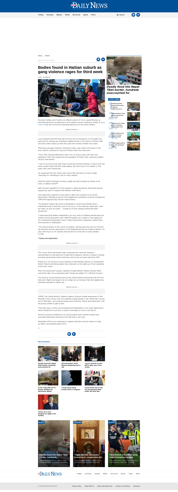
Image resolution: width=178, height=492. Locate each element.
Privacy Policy (76, 486)
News (40, 56)
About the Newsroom (104, 486)
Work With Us (89, 486)
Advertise (136, 486)
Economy (50, 15)
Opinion (59, 15)
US (39, 328)
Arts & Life (76, 15)
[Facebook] (133, 15)
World (67, 15)
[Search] (117, 15)
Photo (93, 15)
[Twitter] (138, 15)
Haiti (82, 120)
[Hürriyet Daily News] (89, 6)
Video (131, 473)
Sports (85, 15)
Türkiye (41, 15)
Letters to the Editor (122, 486)
